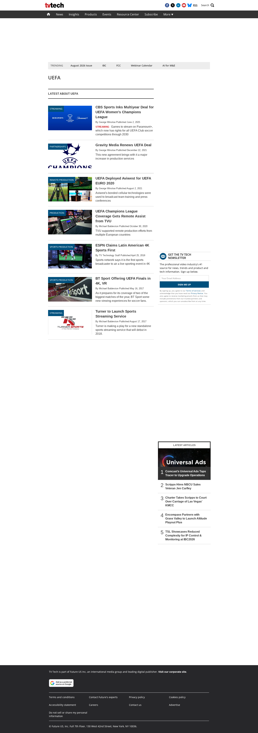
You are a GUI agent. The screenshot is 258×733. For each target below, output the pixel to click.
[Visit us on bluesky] (189, 5)
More (167, 14)
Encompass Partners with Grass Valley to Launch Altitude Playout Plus (186, 518)
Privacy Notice (197, 293)
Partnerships (58, 146)
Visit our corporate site (172, 671)
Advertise (174, 705)
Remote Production (62, 179)
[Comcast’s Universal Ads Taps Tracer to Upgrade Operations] (184, 464)
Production (57, 212)
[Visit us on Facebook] (167, 5)
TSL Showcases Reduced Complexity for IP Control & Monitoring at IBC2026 (183, 535)
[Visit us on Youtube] (184, 5)
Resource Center (128, 14)
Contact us (135, 705)
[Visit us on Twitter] (173, 5)
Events (106, 14)
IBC (104, 65)
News (59, 14)
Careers (93, 705)
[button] (207, 5)
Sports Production (61, 246)
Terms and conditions (62, 697)
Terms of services (193, 290)
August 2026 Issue (81, 65)
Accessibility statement (62, 705)
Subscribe (151, 14)
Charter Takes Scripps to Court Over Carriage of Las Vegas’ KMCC (186, 501)
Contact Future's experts (103, 697)
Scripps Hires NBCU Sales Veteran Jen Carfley (183, 486)
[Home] (48, 14)
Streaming (56, 313)
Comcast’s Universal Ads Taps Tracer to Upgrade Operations (185, 473)
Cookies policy (177, 697)
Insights (74, 14)
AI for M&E (169, 65)
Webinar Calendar (141, 65)
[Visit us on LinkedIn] (178, 5)
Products (91, 14)
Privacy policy (137, 697)
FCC (118, 65)
